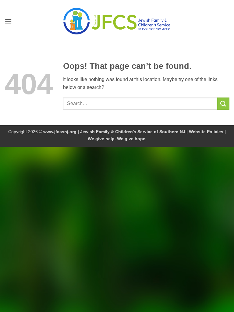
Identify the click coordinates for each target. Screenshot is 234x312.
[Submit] (223, 103)
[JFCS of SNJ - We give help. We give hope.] (117, 21)
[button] (8, 21)
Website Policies (206, 131)
